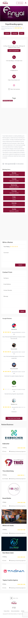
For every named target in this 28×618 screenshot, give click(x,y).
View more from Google (14, 418)
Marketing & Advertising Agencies (18, 451)
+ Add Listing (19, 3)
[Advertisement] (14, 227)
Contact (22, 611)
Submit (20, 265)
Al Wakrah (6, 478)
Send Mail (15, 33)
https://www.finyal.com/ (14, 80)
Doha (5, 451)
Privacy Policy (6, 611)
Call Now (7, 33)
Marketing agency (7, 100)
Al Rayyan (6, 533)
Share (21, 33)
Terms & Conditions (15, 611)
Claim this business (15, 89)
